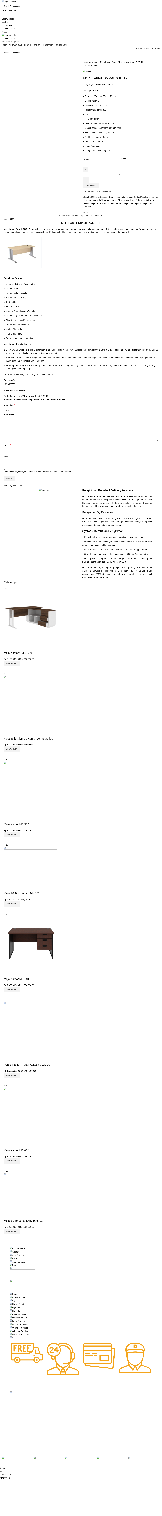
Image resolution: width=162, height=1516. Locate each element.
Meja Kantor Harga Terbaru (130, 200)
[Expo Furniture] (17, 1297)
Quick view (14, 669)
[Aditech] (14, 1252)
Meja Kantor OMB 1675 (18, 652)
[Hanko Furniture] (18, 1304)
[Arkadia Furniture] (14, 1258)
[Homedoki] (15, 1311)
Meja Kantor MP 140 (16, 979)
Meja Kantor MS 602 (16, 1150)
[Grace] (14, 1301)
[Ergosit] (14, 1294)
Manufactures (121, 197)
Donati (111, 197)
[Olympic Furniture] (19, 1328)
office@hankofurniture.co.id (96, 577)
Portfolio (42, 1420)
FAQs (70, 1411)
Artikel (41, 1411)
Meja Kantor (94, 62)
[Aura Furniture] (18, 1262)
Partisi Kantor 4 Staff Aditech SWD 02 (27, 1064)
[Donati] (22, 1286)
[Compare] (7, 669)
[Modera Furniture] (19, 1324)
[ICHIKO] (18, 1314)
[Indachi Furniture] (18, 1318)
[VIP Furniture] (12, 1338)
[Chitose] (22, 1273)
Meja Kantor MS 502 (16, 824)
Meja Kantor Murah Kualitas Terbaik (106, 203)
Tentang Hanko (45, 1402)
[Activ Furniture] (17, 1248)
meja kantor (112, 200)
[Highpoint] (15, 1307)
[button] (12, 663)
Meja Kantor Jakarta (92, 200)
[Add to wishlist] (7, 648)
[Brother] (14, 1265)
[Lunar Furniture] (18, 1321)
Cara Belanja (73, 1402)
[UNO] (19, 1334)
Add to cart (91, 185)
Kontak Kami (44, 1415)
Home (86, 62)
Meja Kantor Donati (109, 62)
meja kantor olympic (132, 203)
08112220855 (99, 574)
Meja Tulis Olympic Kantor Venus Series (28, 738)
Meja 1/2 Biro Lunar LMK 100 (21, 893)
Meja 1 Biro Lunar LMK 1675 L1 (23, 1220)
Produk (42, 1406)
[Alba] (17, 1255)
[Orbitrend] (19, 1331)
